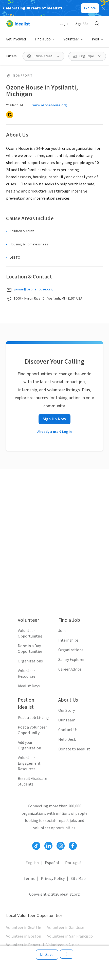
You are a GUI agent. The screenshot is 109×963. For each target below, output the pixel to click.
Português (74, 863)
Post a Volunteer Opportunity (32, 730)
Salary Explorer (71, 659)
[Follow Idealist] (36, 846)
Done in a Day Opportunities (30, 648)
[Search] (97, 23)
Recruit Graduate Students (32, 781)
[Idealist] (18, 23)
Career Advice (69, 669)
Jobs (62, 630)
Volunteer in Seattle (23, 927)
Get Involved (16, 39)
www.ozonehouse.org (49, 105)
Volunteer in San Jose (65, 927)
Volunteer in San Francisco (70, 936)
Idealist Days (29, 686)
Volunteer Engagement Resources (29, 763)
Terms (29, 878)
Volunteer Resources (26, 673)
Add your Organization (29, 745)
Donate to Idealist (74, 749)
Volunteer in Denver (23, 945)
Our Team (66, 720)
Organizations (30, 661)
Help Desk (67, 739)
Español (52, 863)
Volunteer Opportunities (30, 633)
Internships (68, 640)
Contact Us (68, 730)
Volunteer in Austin (63, 945)
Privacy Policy (53, 878)
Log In (64, 23)
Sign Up (82, 23)
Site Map (78, 878)
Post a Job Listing (33, 717)
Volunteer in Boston (23, 936)
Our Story (66, 710)
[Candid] (9, 114)
